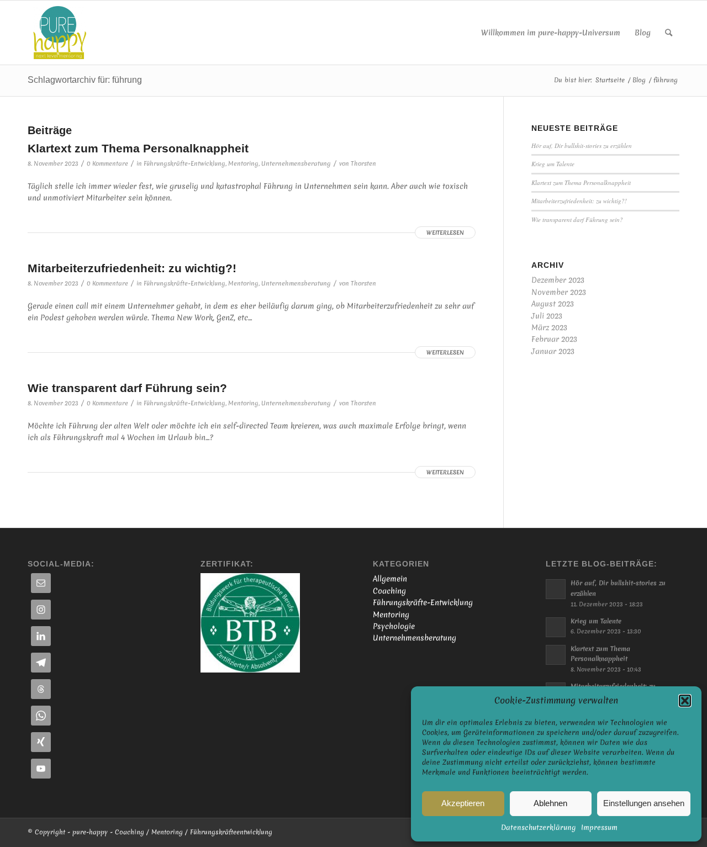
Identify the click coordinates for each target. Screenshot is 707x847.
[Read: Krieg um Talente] (556, 627)
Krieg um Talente (552, 164)
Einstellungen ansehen (643, 803)
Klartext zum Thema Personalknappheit (138, 148)
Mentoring (243, 163)
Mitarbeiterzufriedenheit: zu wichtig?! (132, 268)
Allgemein (390, 579)
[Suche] (668, 33)
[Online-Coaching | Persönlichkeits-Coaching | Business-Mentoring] (59, 32)
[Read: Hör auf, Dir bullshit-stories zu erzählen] (556, 589)
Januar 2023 (552, 351)
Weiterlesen (445, 232)
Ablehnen (550, 803)
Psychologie (394, 626)
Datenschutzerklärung (538, 827)
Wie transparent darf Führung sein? (127, 388)
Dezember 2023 (557, 280)
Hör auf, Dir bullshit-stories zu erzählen (581, 145)
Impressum (599, 827)
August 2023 (552, 304)
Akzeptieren (462, 803)
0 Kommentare (107, 163)
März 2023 (549, 327)
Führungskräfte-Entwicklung (184, 163)
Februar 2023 (554, 339)
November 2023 (558, 292)
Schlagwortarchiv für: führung (85, 79)
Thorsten (363, 163)
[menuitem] (550, 33)
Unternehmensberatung (296, 163)
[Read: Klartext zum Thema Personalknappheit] (556, 655)
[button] (684, 700)
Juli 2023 (546, 316)
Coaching (389, 591)
